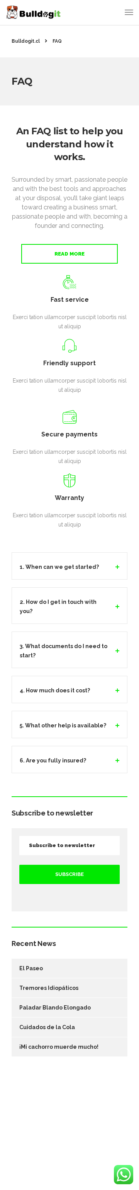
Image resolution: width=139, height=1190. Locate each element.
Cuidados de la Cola (47, 1027)
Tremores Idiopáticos (48, 988)
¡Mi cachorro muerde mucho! (58, 1047)
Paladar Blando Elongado (55, 1007)
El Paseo (31, 968)
